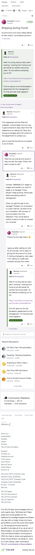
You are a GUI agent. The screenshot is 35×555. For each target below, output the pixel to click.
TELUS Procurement (9, 497)
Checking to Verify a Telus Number (17, 363)
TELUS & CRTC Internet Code (13, 474)
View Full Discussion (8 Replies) (11, 104)
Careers (4, 439)
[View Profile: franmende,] (4, 372)
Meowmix (11, 51)
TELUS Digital (6, 491)
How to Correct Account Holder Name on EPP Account (19, 378)
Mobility (5, 15)
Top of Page (18, 415)
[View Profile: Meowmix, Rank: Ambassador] (4, 113)
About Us (4, 433)
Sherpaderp (10, 21)
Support (4, 451)
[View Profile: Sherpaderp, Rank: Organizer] (3, 22)
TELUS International (9, 494)
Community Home (6, 415)
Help (2, 418)
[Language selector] (15, 10)
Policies (4, 444)
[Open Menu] (32, 16)
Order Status (6, 467)
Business (13, 2)
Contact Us (5, 454)
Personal (4, 2)
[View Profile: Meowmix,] (5, 53)
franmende (18, 373)
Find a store (5, 459)
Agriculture (5, 6)
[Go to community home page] (8, 10)
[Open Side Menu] (2, 10)
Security (4, 487)
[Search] (19, 10)
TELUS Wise (6, 502)
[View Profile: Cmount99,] (4, 364)
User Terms (5, 462)
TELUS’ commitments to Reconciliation (16, 544)
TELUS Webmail (7, 499)
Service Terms (6, 464)
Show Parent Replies (6, 107)
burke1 (17, 350)
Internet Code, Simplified (10, 477)
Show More (6, 38)
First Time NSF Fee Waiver (17, 370)
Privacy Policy (29, 415)
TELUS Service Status (9, 447)
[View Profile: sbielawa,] (4, 379)
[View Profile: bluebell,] (4, 356)
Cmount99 (19, 365)
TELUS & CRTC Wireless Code (13, 479)
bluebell (17, 358)
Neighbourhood (7, 456)
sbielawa (17, 380)
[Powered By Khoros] (17, 424)
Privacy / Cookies (8, 485)
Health (22, 2)
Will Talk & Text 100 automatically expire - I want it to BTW (20, 347)
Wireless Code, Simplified (11, 482)
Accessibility (6, 436)
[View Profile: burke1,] (4, 349)
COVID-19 (5, 470)
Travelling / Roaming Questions (19, 355)
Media (3, 442)
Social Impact (16, 6)
